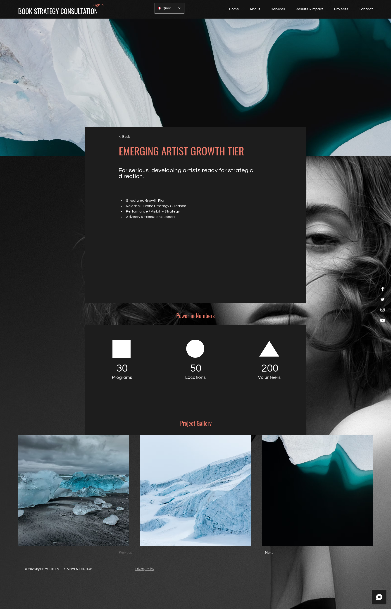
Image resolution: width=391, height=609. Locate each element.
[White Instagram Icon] (382, 310)
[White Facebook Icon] (382, 289)
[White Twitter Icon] (382, 299)
